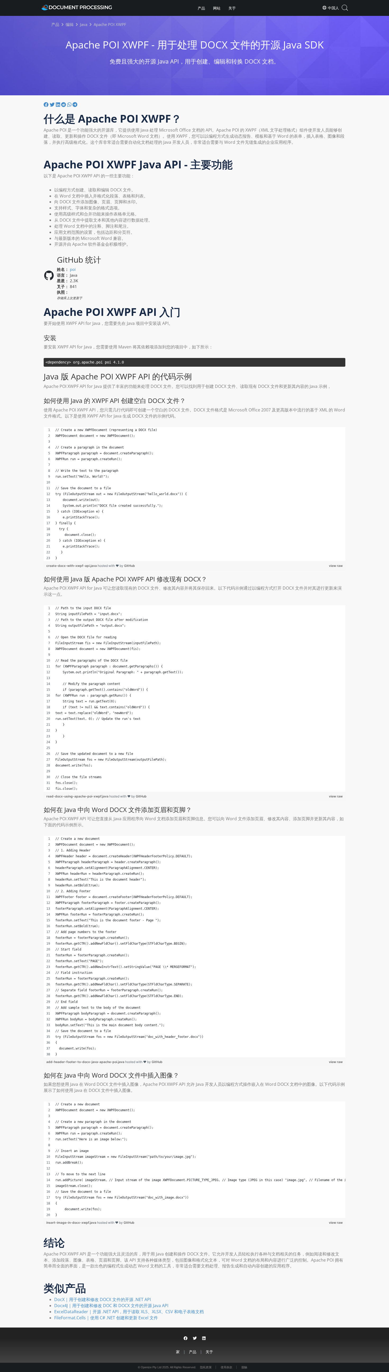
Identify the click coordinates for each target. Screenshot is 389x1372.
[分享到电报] (75, 104)
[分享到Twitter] (53, 104)
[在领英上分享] (58, 104)
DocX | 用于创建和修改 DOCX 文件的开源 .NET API (102, 1299)
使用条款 (226, 1367)
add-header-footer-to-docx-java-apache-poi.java (85, 1062)
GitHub (129, 566)
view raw (336, 566)
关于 (232, 8)
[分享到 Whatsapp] (70, 104)
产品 (201, 8)
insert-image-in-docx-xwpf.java (71, 1223)
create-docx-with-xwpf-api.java (72, 566)
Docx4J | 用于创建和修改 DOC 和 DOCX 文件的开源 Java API (111, 1305)
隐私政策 (206, 1367)
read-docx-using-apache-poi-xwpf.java (77, 796)
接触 (244, 1367)
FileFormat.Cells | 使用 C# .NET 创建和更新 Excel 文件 (106, 1318)
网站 (216, 8)
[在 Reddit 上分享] (64, 104)
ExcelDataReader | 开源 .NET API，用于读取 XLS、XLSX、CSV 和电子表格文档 (129, 1312)
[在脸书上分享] (47, 104)
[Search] (345, 8)
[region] (194, 494)
